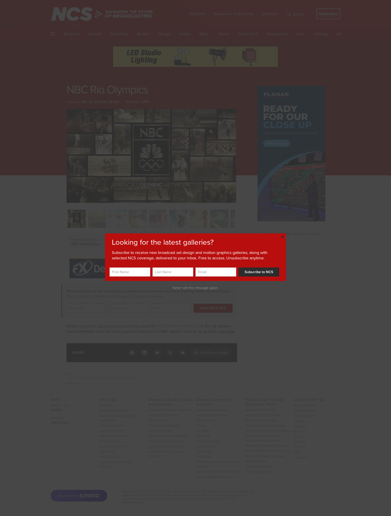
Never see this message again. (195, 288)
